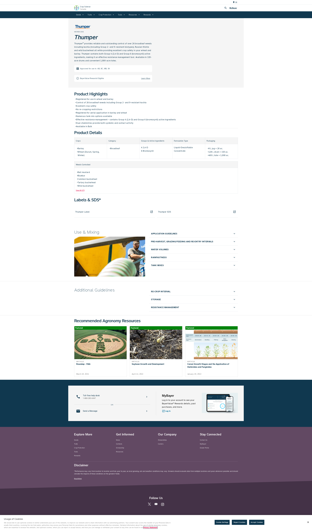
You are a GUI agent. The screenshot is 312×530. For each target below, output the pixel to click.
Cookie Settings (222, 522)
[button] (193, 234)
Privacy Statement (150, 527)
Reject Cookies (239, 522)
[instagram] (162, 505)
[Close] (308, 522)
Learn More (145, 78)
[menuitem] (80, 14)
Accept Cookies (257, 522)
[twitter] (149, 505)
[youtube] (156, 505)
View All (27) (80, 190)
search (225, 7)
